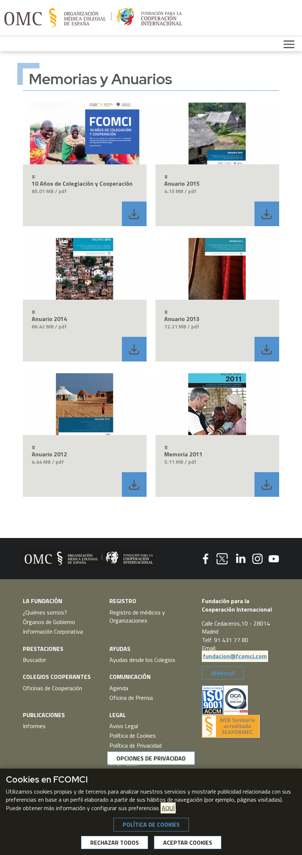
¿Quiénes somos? (45, 612)
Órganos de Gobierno (49, 621)
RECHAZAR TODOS (114, 842)
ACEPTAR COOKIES (187, 842)
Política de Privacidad (135, 745)
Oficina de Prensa (131, 697)
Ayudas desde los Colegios (142, 659)
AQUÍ (168, 808)
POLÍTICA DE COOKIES (151, 824)
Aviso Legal (123, 726)
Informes (34, 726)
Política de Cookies (132, 735)
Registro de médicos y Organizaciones (137, 616)
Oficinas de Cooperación (52, 688)
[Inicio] (93, 18)
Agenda (118, 688)
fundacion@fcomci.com (235, 656)
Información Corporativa (53, 631)
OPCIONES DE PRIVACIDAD (151, 758)
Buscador (34, 659)
